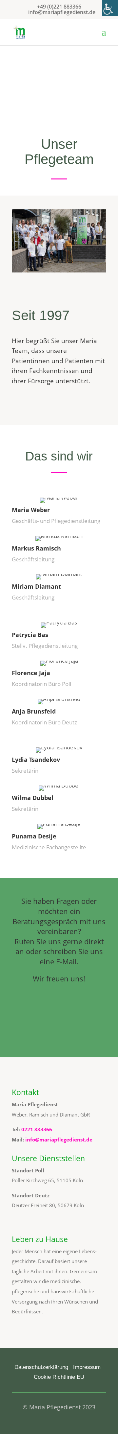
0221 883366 (36, 1129)
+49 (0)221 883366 (59, 6)
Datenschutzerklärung (41, 1367)
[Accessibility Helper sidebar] (110, 8)
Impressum (87, 1367)
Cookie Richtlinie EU (59, 1377)
